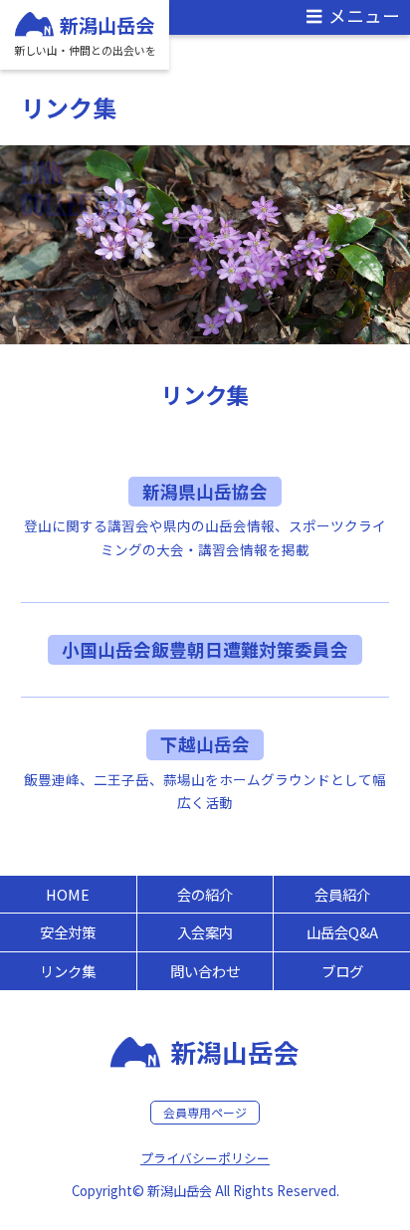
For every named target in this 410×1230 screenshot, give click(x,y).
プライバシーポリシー (205, 1157)
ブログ (342, 970)
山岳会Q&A (342, 932)
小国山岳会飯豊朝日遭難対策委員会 (205, 649)
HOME (68, 894)
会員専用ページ (205, 1112)
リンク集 (68, 970)
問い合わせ (205, 970)
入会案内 (205, 932)
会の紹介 (205, 894)
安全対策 (68, 932)
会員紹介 (342, 894)
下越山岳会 (205, 743)
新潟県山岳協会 (205, 491)
